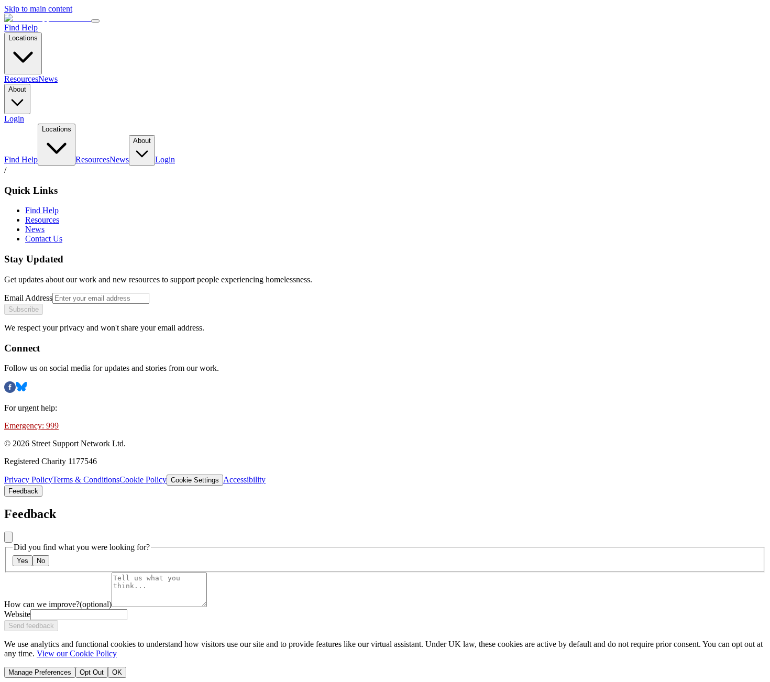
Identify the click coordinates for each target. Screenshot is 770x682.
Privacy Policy (28, 479)
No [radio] (41, 561)
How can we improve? (58, 604)
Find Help (21, 27)
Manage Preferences (39, 672)
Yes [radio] (22, 561)
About (17, 89)
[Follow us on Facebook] (10, 390)
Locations (23, 38)
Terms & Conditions (85, 479)
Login (14, 118)
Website (17, 614)
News (48, 78)
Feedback (23, 491)
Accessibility (244, 479)
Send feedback (31, 626)
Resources (21, 78)
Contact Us (43, 238)
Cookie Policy (143, 479)
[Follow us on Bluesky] (21, 390)
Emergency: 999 (31, 425)
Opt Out (92, 672)
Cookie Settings (195, 480)
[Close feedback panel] (8, 537)
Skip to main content (38, 8)
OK (117, 672)
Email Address (28, 297)
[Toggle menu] (95, 21)
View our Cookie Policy (77, 653)
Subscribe (23, 309)
